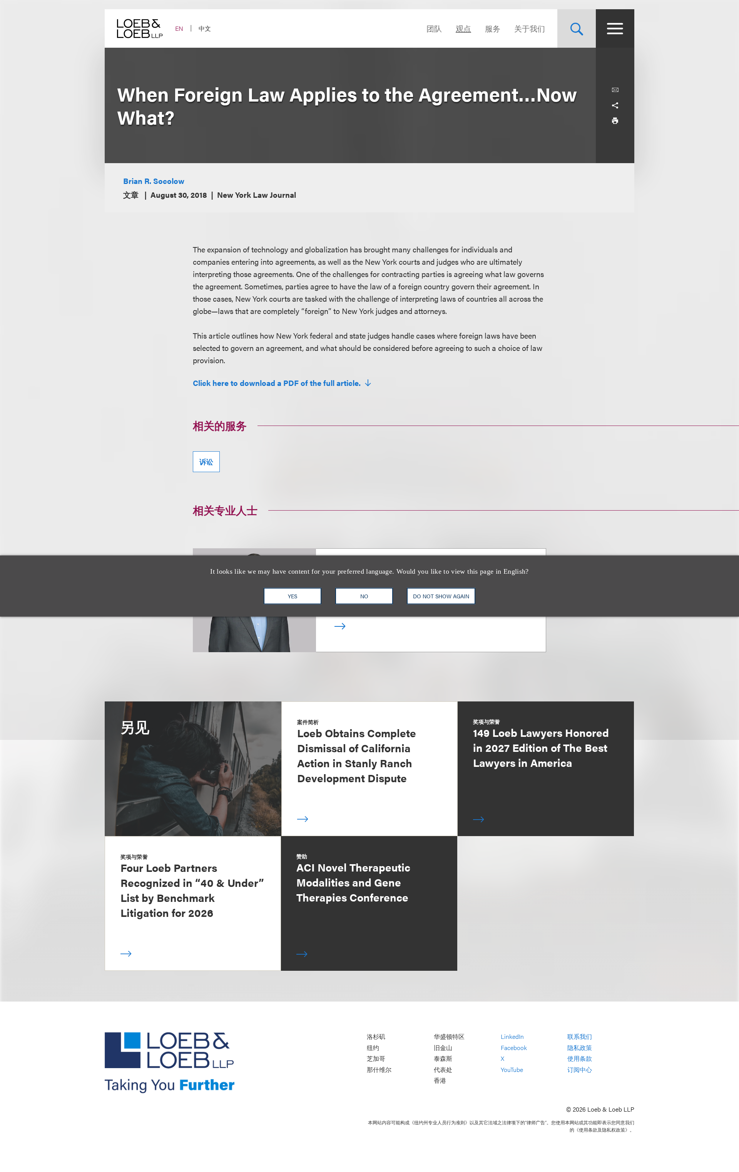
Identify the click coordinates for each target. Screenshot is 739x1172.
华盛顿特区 (449, 1036)
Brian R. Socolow (153, 180)
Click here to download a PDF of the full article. (278, 383)
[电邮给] (615, 90)
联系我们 (579, 1036)
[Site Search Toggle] (576, 28)
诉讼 (206, 461)
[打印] (615, 121)
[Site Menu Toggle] (615, 28)
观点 (463, 28)
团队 (434, 28)
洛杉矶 (376, 1036)
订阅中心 (579, 1069)
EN (179, 28)
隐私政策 (579, 1047)
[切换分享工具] (615, 105)
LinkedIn (512, 1036)
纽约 (373, 1047)
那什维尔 (379, 1069)
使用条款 (579, 1058)
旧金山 (443, 1047)
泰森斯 (443, 1058)
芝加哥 (376, 1058)
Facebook (514, 1047)
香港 (440, 1080)
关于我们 (529, 28)
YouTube (512, 1069)
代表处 (443, 1069)
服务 (492, 28)
